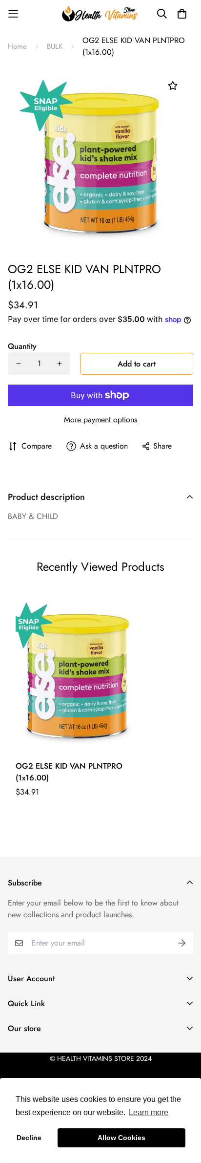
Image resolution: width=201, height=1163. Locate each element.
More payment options (100, 419)
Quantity (22, 346)
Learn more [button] (148, 1112)
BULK (54, 46)
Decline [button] (29, 1137)
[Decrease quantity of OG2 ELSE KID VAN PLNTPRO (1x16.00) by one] (18, 363)
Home (17, 46)
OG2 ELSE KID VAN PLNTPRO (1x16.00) (69, 771)
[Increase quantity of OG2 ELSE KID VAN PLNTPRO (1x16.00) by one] (59, 363)
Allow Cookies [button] (121, 1137)
